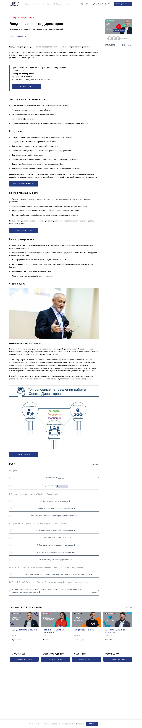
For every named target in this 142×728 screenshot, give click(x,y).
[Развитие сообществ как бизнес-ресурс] (55, 619)
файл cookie (52, 724)
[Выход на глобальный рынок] (24, 619)
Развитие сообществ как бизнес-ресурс (53, 631)
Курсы (27, 4)
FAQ (67, 4)
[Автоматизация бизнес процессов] (117, 619)
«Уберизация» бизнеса (84, 630)
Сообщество (58, 4)
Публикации (47, 4)
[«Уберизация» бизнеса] (86, 619)
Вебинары (36, 4)
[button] (92, 724)
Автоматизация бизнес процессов (115, 631)
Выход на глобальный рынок (24, 630)
